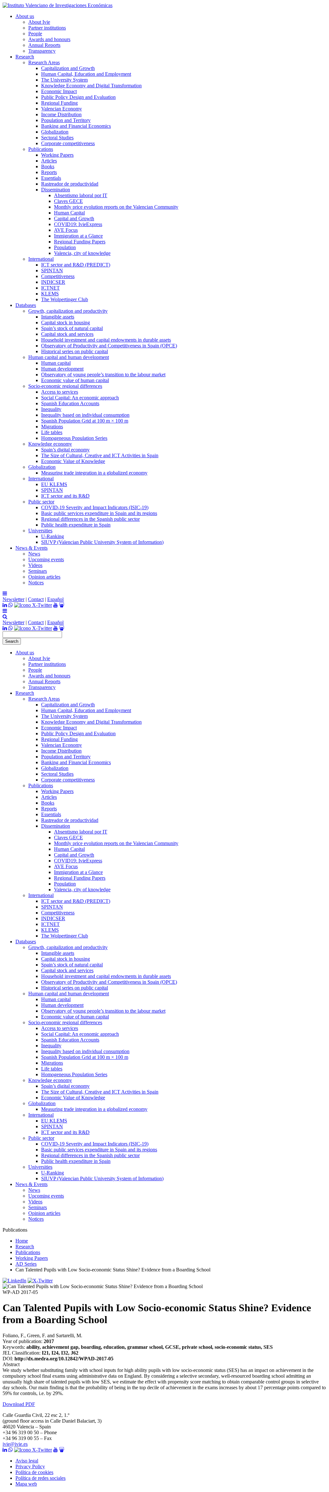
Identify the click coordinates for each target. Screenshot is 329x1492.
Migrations (52, 426)
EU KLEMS (54, 484)
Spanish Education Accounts (70, 403)
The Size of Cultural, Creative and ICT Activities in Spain (99, 455)
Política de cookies (34, 1472)
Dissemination (55, 189)
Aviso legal (26, 1460)
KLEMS (50, 293)
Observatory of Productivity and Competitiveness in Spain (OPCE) (109, 345)
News (34, 553)
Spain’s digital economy (65, 449)
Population (65, 247)
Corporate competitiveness (68, 143)
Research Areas (44, 62)
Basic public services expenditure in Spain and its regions (99, 513)
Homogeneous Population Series (74, 438)
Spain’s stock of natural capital (72, 328)
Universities (40, 530)
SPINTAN (52, 270)
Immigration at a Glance (78, 236)
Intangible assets (57, 316)
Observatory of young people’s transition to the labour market (103, 374)
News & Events (31, 548)
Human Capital (69, 212)
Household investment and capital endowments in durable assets (106, 340)
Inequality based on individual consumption (85, 415)
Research (24, 56)
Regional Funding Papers (79, 241)
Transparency (42, 51)
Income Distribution (61, 114)
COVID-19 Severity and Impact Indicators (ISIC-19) (94, 507)
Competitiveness (58, 276)
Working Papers (57, 155)
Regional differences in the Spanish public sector (90, 519)
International (41, 259)
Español (55, 599)
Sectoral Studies (57, 137)
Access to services (59, 392)
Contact (36, 599)
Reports (49, 172)
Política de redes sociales (40, 1478)
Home (21, 1240)
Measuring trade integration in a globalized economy (94, 473)
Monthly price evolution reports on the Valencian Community (116, 207)
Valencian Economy (61, 108)
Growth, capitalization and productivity (68, 311)
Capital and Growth (74, 218)
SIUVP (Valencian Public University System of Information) (102, 542)
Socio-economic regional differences (65, 386)
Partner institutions (47, 28)
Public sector (41, 501)
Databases (25, 305)
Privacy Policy (30, 1466)
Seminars (37, 571)
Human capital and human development (68, 357)
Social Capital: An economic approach (80, 397)
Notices (36, 582)
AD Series (26, 1264)
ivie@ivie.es (15, 1444)
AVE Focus (66, 230)
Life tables (51, 432)
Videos (35, 565)
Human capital (56, 363)
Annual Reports (44, 45)
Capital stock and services (67, 334)
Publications (40, 149)
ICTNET (50, 288)
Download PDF (19, 1404)
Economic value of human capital (75, 380)
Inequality (51, 409)
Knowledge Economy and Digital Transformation (91, 85)
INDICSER (53, 282)
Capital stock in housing (65, 322)
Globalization (54, 132)
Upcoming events (46, 559)
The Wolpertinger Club (64, 299)
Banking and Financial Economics (76, 126)
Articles (49, 160)
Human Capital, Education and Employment (86, 74)
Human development (62, 368)
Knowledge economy (50, 444)
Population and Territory (66, 120)
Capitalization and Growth (68, 68)
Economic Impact (59, 91)
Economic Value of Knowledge (73, 461)
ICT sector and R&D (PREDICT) (75, 264)
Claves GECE (68, 201)
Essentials (51, 178)
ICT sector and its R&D (65, 496)
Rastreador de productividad (69, 184)
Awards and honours (49, 39)
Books (47, 166)
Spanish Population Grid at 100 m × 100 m (84, 420)
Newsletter (13, 599)
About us (24, 16)
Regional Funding (59, 103)
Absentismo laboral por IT (80, 195)
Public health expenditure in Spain (76, 525)
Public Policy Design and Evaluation (78, 97)
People (35, 33)
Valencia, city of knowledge (82, 253)
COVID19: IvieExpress (78, 224)
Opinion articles (44, 577)
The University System (64, 80)
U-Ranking (52, 536)
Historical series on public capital (74, 351)
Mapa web (26, 1484)
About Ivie (39, 22)
